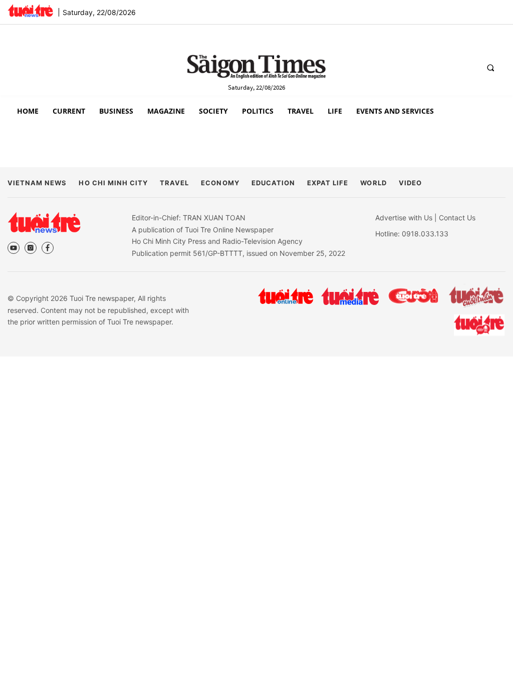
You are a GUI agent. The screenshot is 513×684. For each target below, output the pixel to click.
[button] (490, 67)
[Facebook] (48, 248)
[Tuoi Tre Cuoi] (413, 295)
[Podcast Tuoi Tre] (479, 325)
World (373, 183)
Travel (174, 183)
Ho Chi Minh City (113, 183)
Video (410, 183)
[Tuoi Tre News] (44, 222)
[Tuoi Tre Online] (285, 296)
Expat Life (327, 183)
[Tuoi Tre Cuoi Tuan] (476, 296)
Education (273, 183)
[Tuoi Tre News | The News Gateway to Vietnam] (30, 10)
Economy (220, 183)
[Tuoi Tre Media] (350, 296)
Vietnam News (37, 183)
